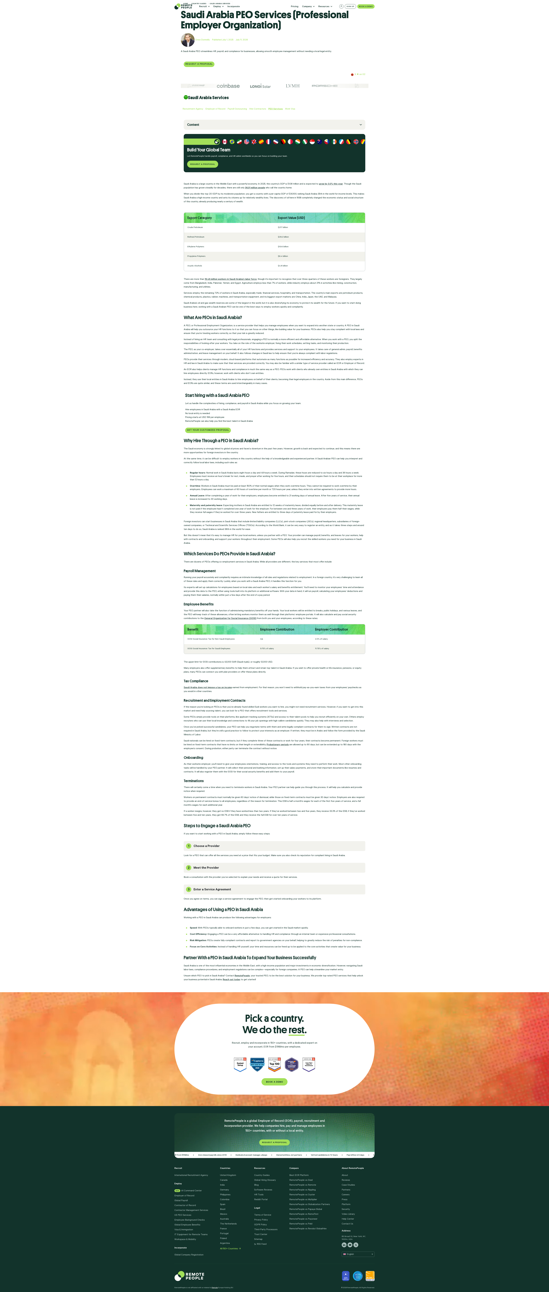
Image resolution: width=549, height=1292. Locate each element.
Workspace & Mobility (185, 1239)
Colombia (224, 1199)
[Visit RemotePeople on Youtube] (350, 1244)
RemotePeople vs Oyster (302, 1195)
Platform (346, 1204)
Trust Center (260, 1234)
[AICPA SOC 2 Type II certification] (358, 1276)
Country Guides (262, 1175)
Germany (224, 1190)
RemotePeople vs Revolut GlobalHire (308, 1229)
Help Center (348, 1219)
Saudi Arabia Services (208, 98)
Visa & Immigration (183, 1230)
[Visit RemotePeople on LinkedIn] (344, 1244)
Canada (223, 1180)
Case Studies (348, 1185)
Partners (346, 1190)
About (345, 1175)
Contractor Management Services (191, 1210)
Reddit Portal (260, 1199)
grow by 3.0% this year (331, 184)
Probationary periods (278, 745)
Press (344, 1199)
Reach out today (231, 979)
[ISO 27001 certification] (370, 1276)
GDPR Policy (260, 1225)
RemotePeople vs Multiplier (303, 1199)
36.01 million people (255, 188)
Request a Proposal (274, 1143)
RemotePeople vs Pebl (300, 1224)
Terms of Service (262, 1215)
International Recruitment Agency (191, 1175)
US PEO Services (182, 1215)
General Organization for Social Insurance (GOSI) (230, 618)
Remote (215, 1288)
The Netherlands (228, 1224)
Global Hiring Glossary (265, 1180)
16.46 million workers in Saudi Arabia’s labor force (231, 279)
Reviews (346, 1180)
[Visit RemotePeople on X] (355, 1244)
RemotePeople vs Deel (301, 1180)
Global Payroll (181, 1200)
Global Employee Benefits (187, 1225)
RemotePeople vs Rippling (302, 1190)
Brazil (222, 1209)
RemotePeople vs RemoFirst (303, 1214)
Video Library (348, 1214)
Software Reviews (263, 1190)
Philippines (225, 1195)
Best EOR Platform (299, 1175)
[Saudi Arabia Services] (186, 97)
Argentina (225, 1243)
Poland (223, 1238)
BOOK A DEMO (274, 1082)
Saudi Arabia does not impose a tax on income (208, 687)
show (189, 125)
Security (346, 1209)
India (222, 1185)
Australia (224, 1219)
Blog (256, 1185)
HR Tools (258, 1195)
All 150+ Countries (229, 1249)
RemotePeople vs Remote (302, 1185)
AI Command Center (188, 1191)
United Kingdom (228, 1175)
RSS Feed (261, 1244)
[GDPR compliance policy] (345, 1276)
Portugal (224, 1233)
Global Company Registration (188, 1255)
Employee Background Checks (189, 1220)
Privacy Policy (261, 1220)
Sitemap (258, 1239)
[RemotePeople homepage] (203, 1276)
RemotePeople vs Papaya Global (305, 1209)
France (223, 1229)
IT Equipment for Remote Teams (191, 1234)
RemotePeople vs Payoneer (303, 1219)
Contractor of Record (185, 1205)
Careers (346, 1195)
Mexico (223, 1214)
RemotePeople (242, 976)
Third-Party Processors (266, 1229)
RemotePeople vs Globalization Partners (309, 1204)
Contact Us (347, 1224)
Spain (222, 1204)
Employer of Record (184, 1196)
